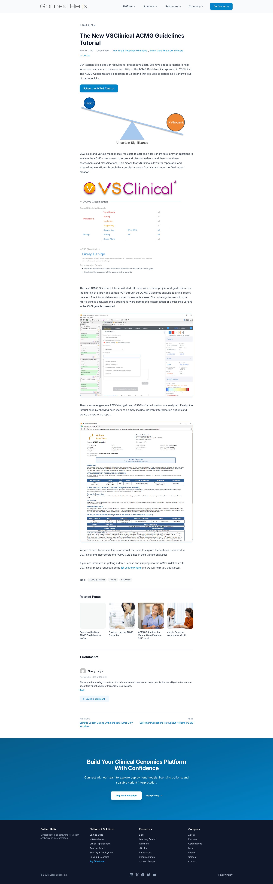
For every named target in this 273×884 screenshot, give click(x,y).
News (191, 848)
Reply (82, 690)
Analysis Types (97, 848)
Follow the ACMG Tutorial (98, 88)
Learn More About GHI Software (166, 50)
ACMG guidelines (97, 580)
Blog (141, 834)
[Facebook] (142, 874)
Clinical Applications (100, 843)
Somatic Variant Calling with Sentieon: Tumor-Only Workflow (106, 724)
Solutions (149, 6)
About (191, 834)
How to (113, 580)
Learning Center (147, 839)
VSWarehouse (97, 839)
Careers (192, 857)
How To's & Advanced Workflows (130, 50)
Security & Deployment (101, 852)
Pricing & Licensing (99, 857)
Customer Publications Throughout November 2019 (166, 722)
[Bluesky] (148, 874)
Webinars (144, 843)
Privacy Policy (225, 874)
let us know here (131, 567)
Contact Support (147, 861)
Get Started (221, 6)
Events (191, 852)
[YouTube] (154, 874)
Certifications (195, 843)
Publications (145, 852)
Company (195, 6)
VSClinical (85, 55)
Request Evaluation (126, 795)
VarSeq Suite (96, 834)
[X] (137, 874)
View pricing (154, 795)
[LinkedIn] (131, 874)
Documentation (147, 857)
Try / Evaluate (97, 861)
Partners (192, 839)
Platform (127, 6)
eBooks (143, 848)
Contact (192, 861)
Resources (171, 6)
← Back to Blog (88, 25)
